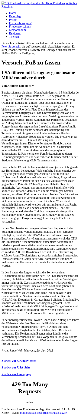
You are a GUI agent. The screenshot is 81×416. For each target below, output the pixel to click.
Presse (13, 19)
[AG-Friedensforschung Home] (40, 6)
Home (12, 13)
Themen (14, 36)
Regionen (15, 33)
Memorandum (17, 29)
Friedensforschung (20, 26)
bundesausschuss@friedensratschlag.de (43, 412)
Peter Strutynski (11, 46)
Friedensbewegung (20, 23)
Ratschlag (15, 16)
